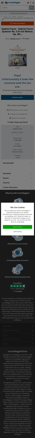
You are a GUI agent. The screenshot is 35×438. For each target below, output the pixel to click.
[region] (17, 218)
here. (22, 222)
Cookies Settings (17, 231)
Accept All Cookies (17, 227)
